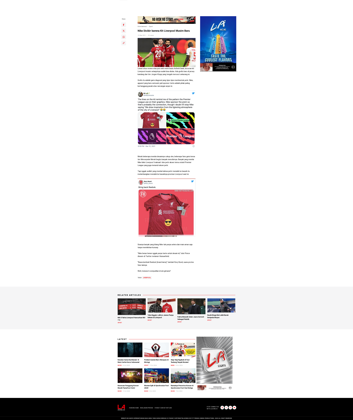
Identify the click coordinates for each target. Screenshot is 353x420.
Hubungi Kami (134, 408)
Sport (151, 26)
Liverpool (147, 278)
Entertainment (142, 26)
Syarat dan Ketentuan (163, 408)
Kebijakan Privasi (146, 408)
